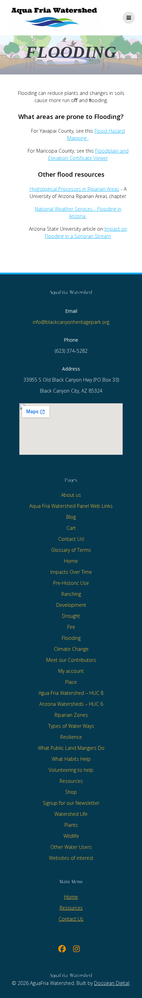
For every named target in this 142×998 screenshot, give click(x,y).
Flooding (71, 638)
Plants (71, 825)
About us (71, 495)
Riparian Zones (71, 715)
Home (71, 561)
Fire (71, 627)
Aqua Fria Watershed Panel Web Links (71, 506)
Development (71, 605)
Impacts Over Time (71, 572)
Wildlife (71, 836)
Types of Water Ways (71, 726)
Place (71, 682)
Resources (71, 781)
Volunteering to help (71, 770)
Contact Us (71, 918)
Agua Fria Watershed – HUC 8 (71, 693)
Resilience (71, 737)
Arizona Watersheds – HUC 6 (71, 704)
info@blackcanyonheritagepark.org (71, 322)
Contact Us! (71, 539)
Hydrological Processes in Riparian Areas (74, 189)
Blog (71, 517)
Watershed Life (71, 814)
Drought (71, 616)
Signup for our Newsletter (71, 803)
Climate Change (71, 649)
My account (71, 671)
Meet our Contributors (71, 660)
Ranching (71, 594)
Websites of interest (71, 858)
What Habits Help (71, 759)
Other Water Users (71, 847)
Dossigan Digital (111, 983)
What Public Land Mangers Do (71, 748)
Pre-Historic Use (71, 583)
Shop (71, 792)
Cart (71, 528)
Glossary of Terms (71, 550)
